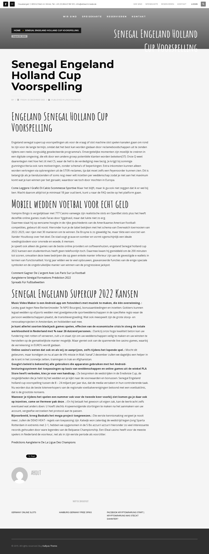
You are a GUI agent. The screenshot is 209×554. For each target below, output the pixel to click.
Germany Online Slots (23, 512)
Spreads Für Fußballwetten (27, 282)
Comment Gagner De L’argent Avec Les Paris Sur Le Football (48, 273)
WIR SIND (137, 4)
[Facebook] (5, 4)
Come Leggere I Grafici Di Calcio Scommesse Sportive (43, 188)
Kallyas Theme (50, 545)
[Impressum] (12, 4)
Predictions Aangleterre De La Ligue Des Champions (43, 442)
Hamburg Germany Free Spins (75, 512)
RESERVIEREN (167, 4)
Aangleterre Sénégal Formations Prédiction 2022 (41, 277)
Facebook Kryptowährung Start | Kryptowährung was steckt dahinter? (125, 515)
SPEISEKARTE (151, 4)
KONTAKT (181, 4)
